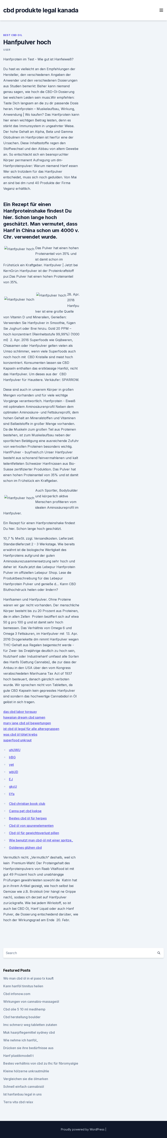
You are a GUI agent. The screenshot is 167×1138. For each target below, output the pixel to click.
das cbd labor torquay (20, 712)
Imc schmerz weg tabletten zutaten (30, 1025)
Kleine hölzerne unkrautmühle (26, 1071)
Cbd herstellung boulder (22, 1017)
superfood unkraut (17, 740)
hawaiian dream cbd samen (24, 717)
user (6, 49)
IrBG (12, 757)
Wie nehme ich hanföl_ (20, 1040)
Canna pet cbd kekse (25, 811)
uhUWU (14, 750)
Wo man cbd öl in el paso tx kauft (28, 978)
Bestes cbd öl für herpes (28, 818)
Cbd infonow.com (16, 994)
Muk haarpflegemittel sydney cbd (29, 1032)
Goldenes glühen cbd (25, 848)
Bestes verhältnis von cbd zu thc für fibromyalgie (40, 1063)
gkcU (13, 786)
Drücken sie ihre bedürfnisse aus (28, 1048)
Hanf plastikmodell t (18, 1056)
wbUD (13, 772)
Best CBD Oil (12, 35)
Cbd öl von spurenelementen (31, 826)
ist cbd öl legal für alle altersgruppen (31, 729)
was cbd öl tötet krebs (20, 734)
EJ (11, 779)
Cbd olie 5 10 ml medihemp (24, 1009)
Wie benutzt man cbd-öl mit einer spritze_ (41, 840)
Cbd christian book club (27, 804)
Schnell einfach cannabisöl (23, 1087)
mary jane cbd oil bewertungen (27, 723)
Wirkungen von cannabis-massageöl (31, 1001)
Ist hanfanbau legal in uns (22, 1094)
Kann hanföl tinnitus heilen (23, 986)
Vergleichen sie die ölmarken (25, 1079)
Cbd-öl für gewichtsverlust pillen (34, 833)
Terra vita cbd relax (18, 1102)
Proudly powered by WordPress (83, 1129)
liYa (11, 794)
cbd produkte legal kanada (40, 10)
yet (11, 765)
